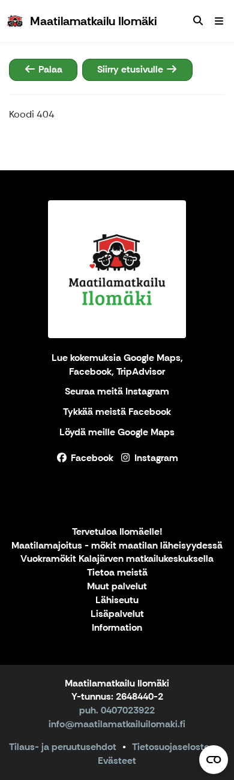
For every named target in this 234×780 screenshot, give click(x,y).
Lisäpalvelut (117, 614)
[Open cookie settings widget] (213, 759)
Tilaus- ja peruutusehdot (62, 746)
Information (117, 628)
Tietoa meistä (117, 573)
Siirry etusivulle (131, 69)
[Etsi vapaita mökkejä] (198, 21)
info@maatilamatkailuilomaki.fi (117, 724)
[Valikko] (219, 21)
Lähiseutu (117, 600)
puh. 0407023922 (117, 710)
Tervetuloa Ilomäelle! (117, 532)
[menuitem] (198, 21)
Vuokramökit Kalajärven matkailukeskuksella (117, 559)
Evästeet (117, 760)
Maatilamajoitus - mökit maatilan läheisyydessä (117, 546)
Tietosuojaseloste (170, 746)
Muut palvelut (117, 586)
